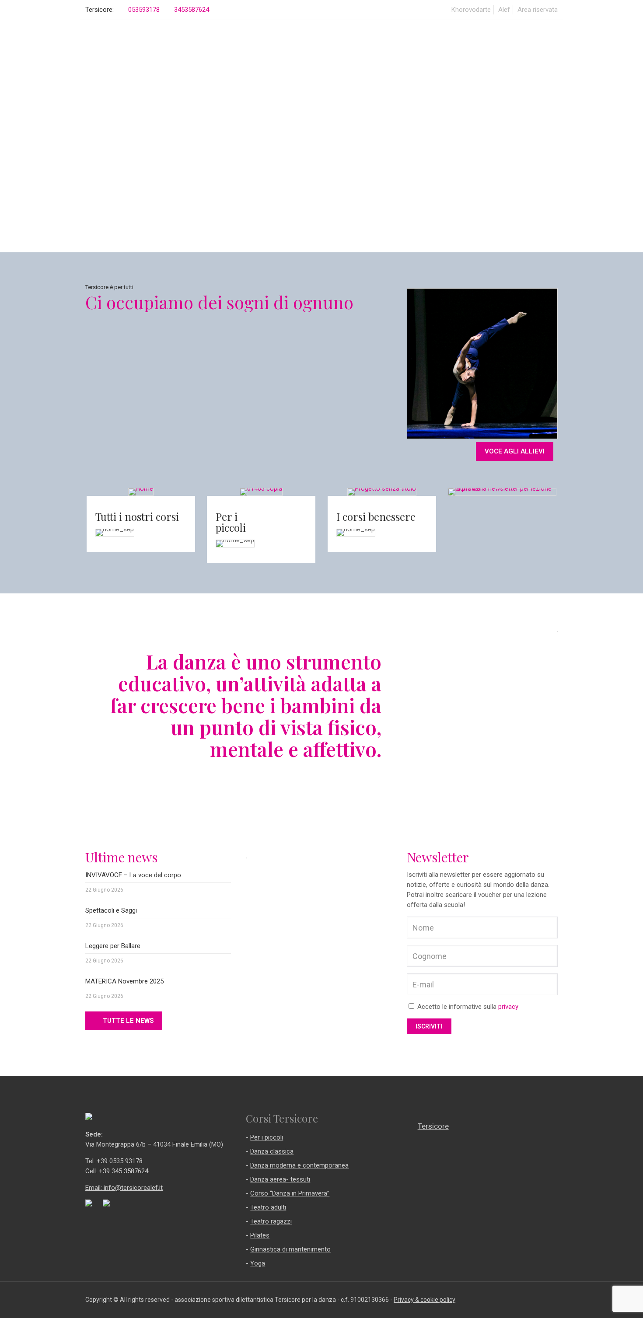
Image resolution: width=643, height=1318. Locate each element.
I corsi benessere (376, 516)
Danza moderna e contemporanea (299, 1165)
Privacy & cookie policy (424, 1299)
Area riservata (537, 10)
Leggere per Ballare (112, 946)
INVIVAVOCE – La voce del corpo (133, 875)
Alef (504, 10)
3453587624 (191, 10)
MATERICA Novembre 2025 (124, 981)
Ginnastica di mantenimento (290, 1249)
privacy (508, 1007)
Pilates (259, 1235)
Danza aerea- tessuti (280, 1179)
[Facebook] (544, 1300)
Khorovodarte (471, 10)
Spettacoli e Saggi (111, 910)
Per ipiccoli (231, 521)
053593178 (144, 10)
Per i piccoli (266, 1137)
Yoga (257, 1263)
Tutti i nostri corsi (137, 516)
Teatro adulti (268, 1207)
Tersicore (433, 1126)
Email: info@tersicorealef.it (124, 1188)
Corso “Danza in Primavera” (289, 1193)
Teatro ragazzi (271, 1221)
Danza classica (272, 1151)
